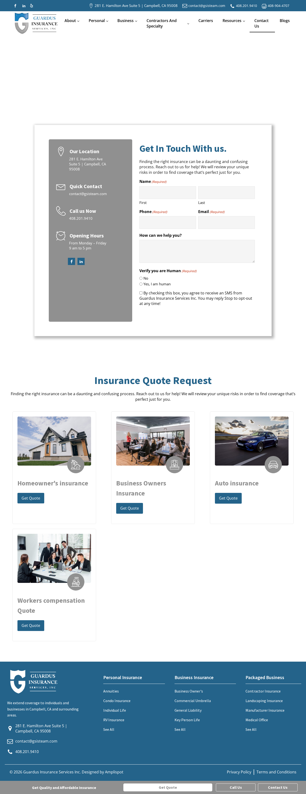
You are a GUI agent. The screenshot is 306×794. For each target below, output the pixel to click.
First (143, 202)
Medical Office (257, 719)
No (145, 278)
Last (201, 202)
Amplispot (114, 772)
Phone (153, 211)
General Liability (188, 710)
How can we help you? (160, 235)
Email (211, 211)
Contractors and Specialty (162, 23)
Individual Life (114, 710)
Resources (232, 20)
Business (125, 20)
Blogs (285, 20)
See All (108, 729)
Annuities (111, 691)
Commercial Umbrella (193, 700)
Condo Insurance (117, 700)
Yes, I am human (157, 284)
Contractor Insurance (263, 691)
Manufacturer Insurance (265, 710)
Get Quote (31, 498)
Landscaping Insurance (264, 700)
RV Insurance (113, 719)
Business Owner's (189, 691)
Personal (97, 20)
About (70, 20)
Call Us (236, 787)
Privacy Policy (239, 772)
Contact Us (261, 23)
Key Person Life (187, 719)
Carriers (205, 20)
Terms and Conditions (276, 772)
